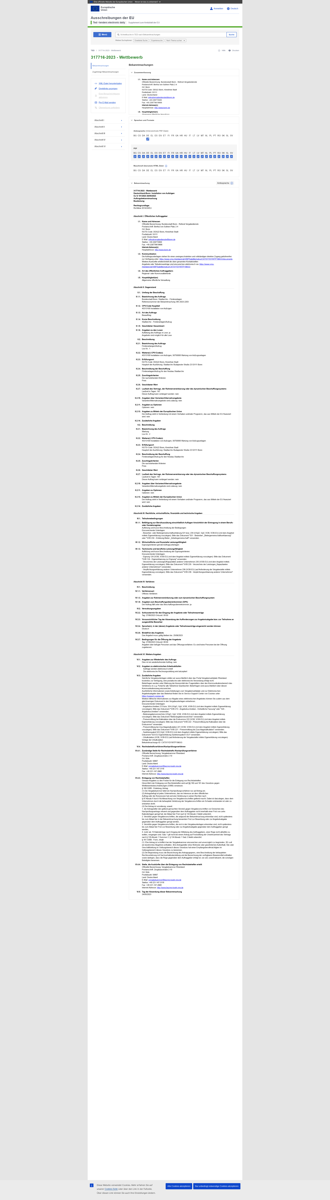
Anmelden (218, 8)
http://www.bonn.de (162, 108)
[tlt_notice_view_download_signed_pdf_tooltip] (147, 139)
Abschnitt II (99, 127)
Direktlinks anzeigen (108, 89)
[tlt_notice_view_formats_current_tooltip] (231, 183)
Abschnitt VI (99, 146)
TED (92, 50)
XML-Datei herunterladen (110, 83)
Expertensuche (157, 40)
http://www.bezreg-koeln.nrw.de (170, 774)
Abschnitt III (99, 133)
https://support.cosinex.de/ (153, 696)
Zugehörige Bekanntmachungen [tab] (105, 72)
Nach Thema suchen (174, 40)
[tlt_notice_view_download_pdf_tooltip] (135, 156)
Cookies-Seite (111, 1189)
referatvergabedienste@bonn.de (161, 97)
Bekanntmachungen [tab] (100, 66)
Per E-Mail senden (107, 102)
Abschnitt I (99, 120)
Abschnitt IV (99, 140)
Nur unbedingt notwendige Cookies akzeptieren (217, 1186)
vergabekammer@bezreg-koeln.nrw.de (164, 766)
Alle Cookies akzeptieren (178, 1186)
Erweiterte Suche (141, 40)
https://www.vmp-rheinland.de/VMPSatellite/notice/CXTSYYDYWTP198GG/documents (196, 259)
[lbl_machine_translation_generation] (166, 166)
